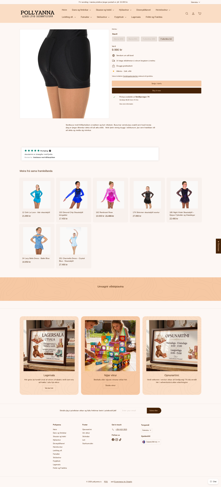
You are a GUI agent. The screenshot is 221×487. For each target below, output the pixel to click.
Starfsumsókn (87, 443)
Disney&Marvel (143, 10)
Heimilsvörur (162, 10)
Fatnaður (85, 17)
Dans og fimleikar (80, 10)
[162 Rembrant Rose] (110, 199)
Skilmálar (86, 436)
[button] (90, 154)
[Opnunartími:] (171, 345)
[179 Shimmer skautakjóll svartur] (147, 199)
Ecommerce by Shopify (123, 482)
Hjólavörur (124, 10)
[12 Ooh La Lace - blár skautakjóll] (37, 199)
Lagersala (136, 17)
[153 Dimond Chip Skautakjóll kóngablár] (74, 200)
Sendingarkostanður (130, 76)
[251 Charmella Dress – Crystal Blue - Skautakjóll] (74, 246)
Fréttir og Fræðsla (154, 17)
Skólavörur (102, 17)
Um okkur (86, 433)
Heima (114, 29)
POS (106, 482)
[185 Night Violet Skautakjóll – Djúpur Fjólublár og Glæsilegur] (184, 200)
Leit (83, 440)
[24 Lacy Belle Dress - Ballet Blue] (37, 245)
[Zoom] (64, 73)
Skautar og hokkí (104, 10)
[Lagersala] (49, 345)
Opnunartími (87, 429)
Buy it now (156, 91)
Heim (64, 10)
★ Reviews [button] (218, 246)
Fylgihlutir (119, 17)
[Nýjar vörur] (110, 345)
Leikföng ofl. (68, 17)
